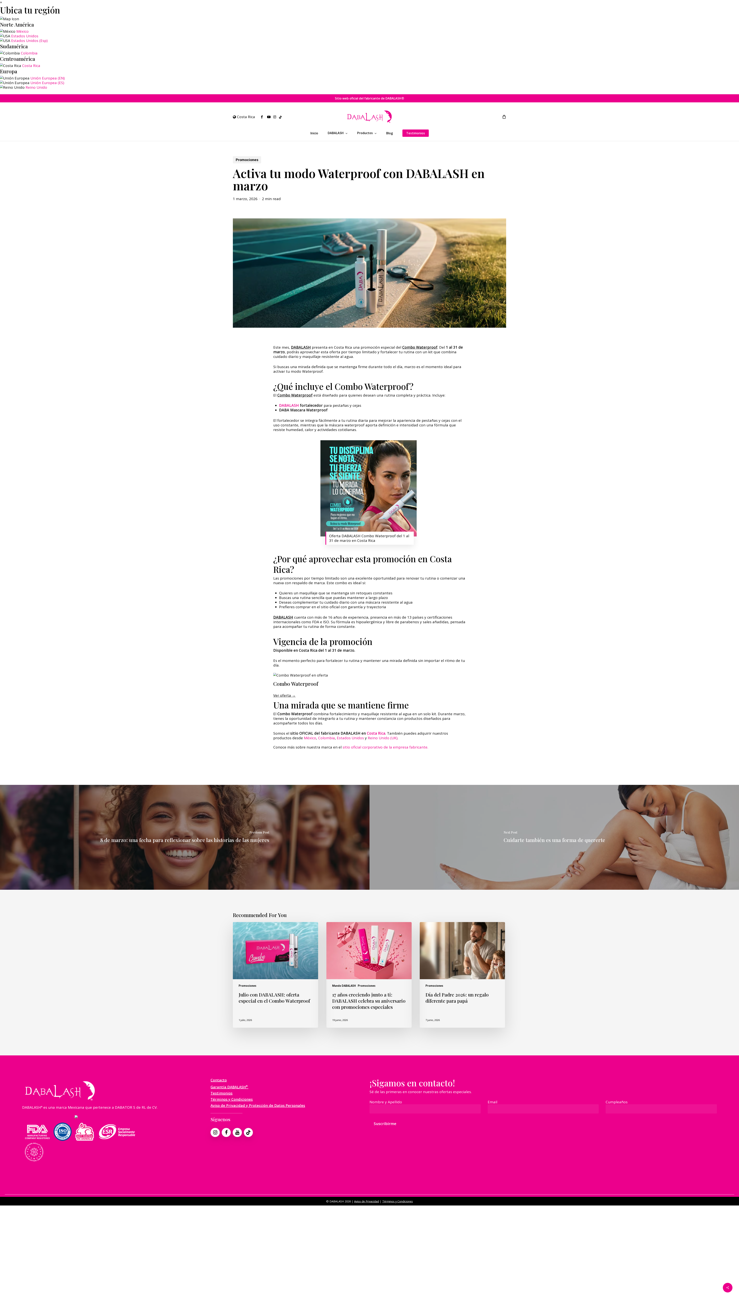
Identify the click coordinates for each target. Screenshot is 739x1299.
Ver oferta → (284, 695)
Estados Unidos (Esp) (29, 40)
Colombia (29, 53)
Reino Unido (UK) (382, 737)
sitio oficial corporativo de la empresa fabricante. (385, 747)
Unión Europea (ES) (47, 82)
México (22, 31)
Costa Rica (31, 65)
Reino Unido (36, 87)
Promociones (247, 160)
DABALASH (289, 405)
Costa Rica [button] (245, 116)
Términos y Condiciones (397, 1201)
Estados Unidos (24, 35)
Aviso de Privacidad (366, 1201)
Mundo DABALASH (344, 985)
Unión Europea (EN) (47, 78)
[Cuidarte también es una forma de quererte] (554, 837)
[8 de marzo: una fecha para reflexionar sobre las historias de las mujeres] (185, 837)
